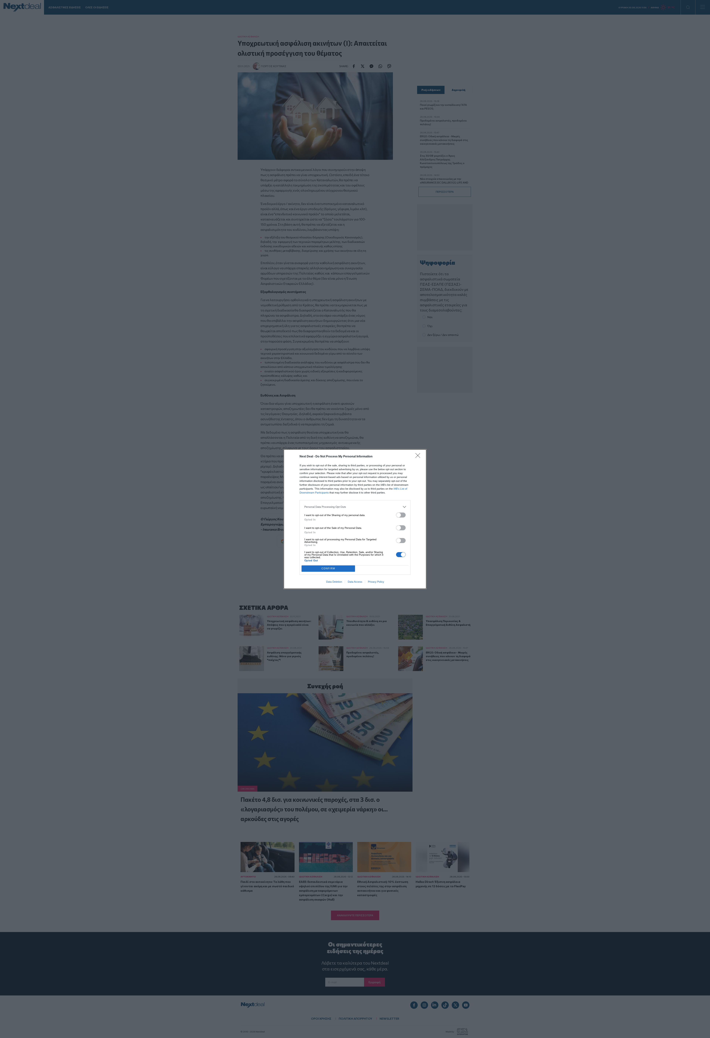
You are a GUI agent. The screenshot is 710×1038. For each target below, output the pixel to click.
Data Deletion (334, 581)
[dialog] (355, 519)
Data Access (355, 581)
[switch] (401, 515)
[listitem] (355, 507)
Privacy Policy (376, 581)
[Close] (418, 456)
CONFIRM (328, 568)
